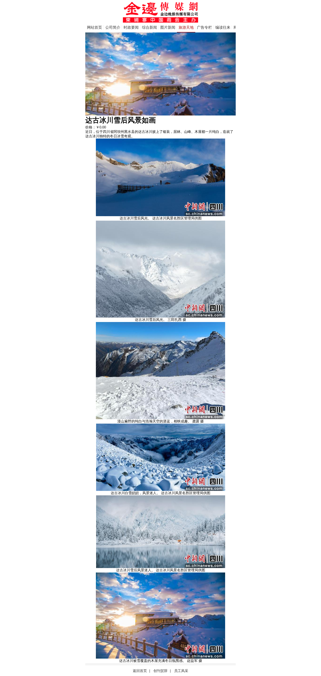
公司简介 (112, 27)
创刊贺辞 (160, 671)
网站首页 (94, 27)
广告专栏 (204, 27)
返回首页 (140, 671)
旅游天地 (186, 27)
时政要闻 (131, 27)
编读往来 (222, 27)
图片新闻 (167, 27)
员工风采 (181, 671)
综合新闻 (149, 27)
